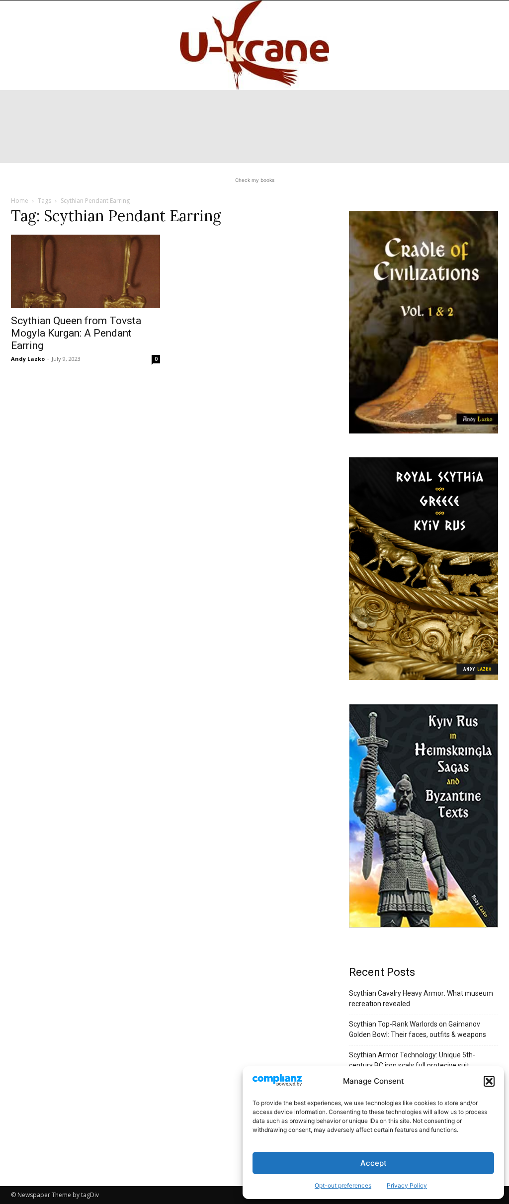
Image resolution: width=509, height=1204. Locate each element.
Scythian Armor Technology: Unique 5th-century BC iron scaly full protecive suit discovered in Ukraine (412, 1065)
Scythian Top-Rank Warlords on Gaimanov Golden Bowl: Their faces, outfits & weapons (417, 1029)
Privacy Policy (407, 1185)
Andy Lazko (28, 358)
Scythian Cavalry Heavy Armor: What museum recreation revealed (421, 998)
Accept (373, 1163)
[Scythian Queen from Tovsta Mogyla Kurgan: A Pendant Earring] (85, 271)
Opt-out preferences (343, 1185)
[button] (489, 1081)
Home (19, 200)
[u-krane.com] (254, 45)
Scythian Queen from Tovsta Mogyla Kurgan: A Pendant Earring (76, 333)
